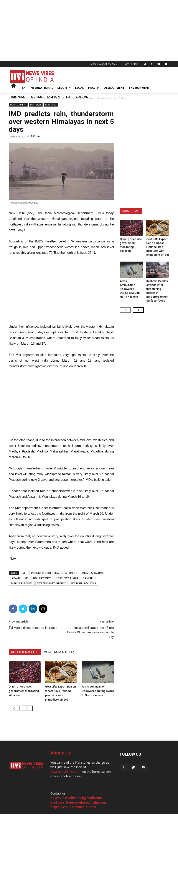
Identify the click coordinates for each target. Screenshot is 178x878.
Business (18, 97)
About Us (60, 753)
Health (93, 88)
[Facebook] (151, 64)
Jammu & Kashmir (93, 572)
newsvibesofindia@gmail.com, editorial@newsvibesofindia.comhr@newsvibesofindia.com (78, 802)
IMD (24, 572)
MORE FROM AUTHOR (59, 652)
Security (64, 88)
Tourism (36, 97)
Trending (50, 104)
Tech (67, 97)
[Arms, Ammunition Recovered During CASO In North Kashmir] (98, 672)
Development (114, 88)
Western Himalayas (83, 583)
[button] (145, 63)
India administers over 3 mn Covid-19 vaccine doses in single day (90, 632)
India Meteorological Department (54, 572)
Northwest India (67, 578)
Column (82, 97)
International (41, 88)
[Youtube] (166, 64)
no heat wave (42, 578)
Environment (139, 88)
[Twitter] (159, 64)
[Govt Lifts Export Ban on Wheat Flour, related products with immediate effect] (61, 672)
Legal (79, 88)
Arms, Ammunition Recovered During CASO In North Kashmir (98, 691)
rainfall (88, 578)
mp (26, 578)
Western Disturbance (51, 583)
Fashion (53, 97)
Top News (35, 104)
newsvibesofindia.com (65, 772)
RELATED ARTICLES (24, 652)
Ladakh (15, 578)
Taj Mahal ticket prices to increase (33, 628)
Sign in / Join (131, 63)
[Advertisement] (89, 30)
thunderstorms (22, 583)
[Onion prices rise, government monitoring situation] (25, 672)
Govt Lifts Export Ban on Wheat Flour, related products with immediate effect (157, 246)
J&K (23, 88)
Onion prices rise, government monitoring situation (24, 691)
